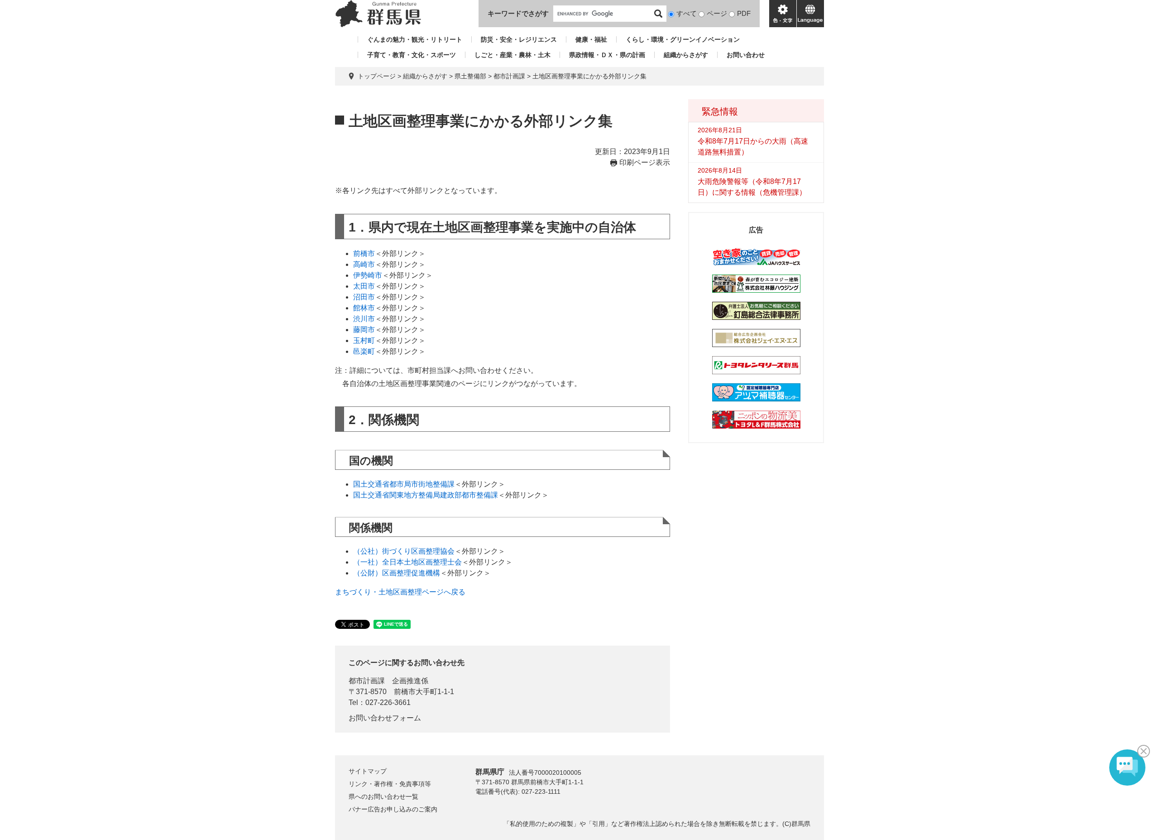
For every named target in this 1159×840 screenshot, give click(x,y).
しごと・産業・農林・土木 (512, 55)
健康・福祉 (591, 39)
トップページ (377, 76)
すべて (686, 13)
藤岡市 (364, 329)
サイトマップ (368, 771)
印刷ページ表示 (644, 162)
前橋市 (364, 253)
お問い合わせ (746, 55)
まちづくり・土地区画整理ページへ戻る (400, 592)
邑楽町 (364, 351)
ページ (717, 13)
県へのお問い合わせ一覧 (383, 796)
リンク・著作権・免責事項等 (390, 783)
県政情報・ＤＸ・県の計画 (607, 55)
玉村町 (364, 340)
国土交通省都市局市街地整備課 (404, 484)
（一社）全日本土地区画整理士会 (407, 562)
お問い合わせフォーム (385, 718)
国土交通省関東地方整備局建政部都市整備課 (425, 495)
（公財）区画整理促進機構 (396, 573)
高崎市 (364, 264)
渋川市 (364, 319)
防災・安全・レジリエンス (519, 39)
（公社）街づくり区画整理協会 (404, 551)
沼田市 (364, 297)
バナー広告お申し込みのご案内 (393, 809)
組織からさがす (686, 55)
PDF (744, 13)
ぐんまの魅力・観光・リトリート (414, 39)
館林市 (364, 308)
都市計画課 (509, 76)
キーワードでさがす (518, 13)
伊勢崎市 (367, 275)
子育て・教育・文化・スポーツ (411, 55)
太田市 (364, 286)
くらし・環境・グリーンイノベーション (683, 39)
